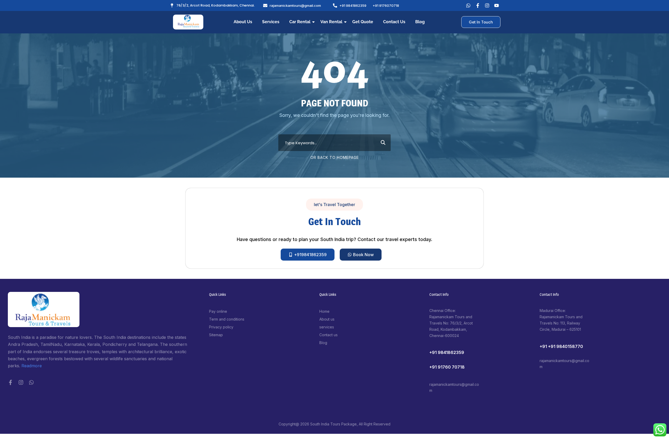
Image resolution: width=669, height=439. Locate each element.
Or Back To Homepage (334, 157)
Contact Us (394, 21)
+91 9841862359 (446, 352)
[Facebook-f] (10, 382)
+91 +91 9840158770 (561, 346)
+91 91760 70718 (447, 367)
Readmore (31, 365)
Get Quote (362, 21)
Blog (420, 21)
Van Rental (331, 21)
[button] (334, 205)
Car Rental (299, 21)
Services (270, 21)
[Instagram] (21, 382)
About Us (243, 21)
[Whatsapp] (468, 5)
